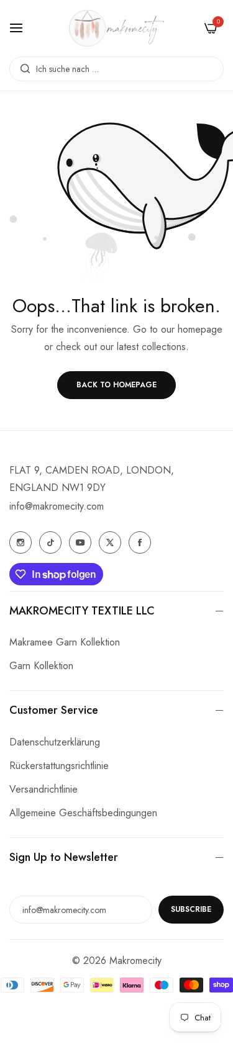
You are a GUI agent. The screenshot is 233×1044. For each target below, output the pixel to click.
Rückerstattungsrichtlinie (59, 765)
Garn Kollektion (41, 666)
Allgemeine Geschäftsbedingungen (83, 813)
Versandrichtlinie (43, 789)
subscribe (191, 909)
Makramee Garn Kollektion (64, 642)
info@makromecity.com (56, 506)
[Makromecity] (116, 28)
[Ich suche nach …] (22, 68)
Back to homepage (116, 384)
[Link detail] (20, 542)
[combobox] (116, 68)
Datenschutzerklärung (54, 742)
